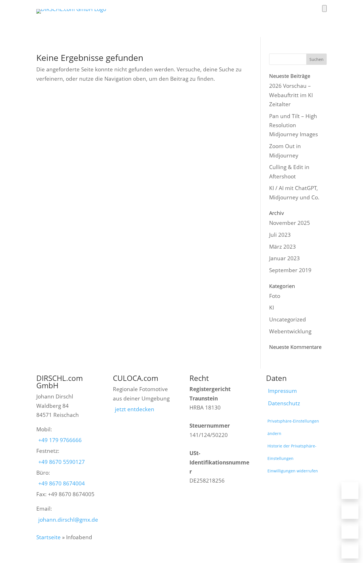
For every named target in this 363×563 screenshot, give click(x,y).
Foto (145, 17)
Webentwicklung (290, 331)
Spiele (223, 17)
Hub (292, 17)
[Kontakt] (349, 549)
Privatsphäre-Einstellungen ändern (293, 427)
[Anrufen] (349, 490)
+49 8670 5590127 (61, 462)
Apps (167, 17)
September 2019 (290, 270)
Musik (247, 17)
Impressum (282, 390)
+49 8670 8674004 (61, 483)
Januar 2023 (284, 258)
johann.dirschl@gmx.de (68, 519)
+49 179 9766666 (60, 440)
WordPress (194, 17)
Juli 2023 (280, 234)
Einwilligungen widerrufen (292, 471)
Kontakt (316, 17)
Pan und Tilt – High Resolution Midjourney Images (293, 125)
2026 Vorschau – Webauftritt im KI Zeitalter (291, 95)
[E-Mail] (349, 510)
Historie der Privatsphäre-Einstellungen (291, 452)
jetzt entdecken (134, 409)
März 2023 (282, 246)
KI (271, 307)
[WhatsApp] (349, 530)
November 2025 (289, 223)
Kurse (270, 17)
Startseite (48, 537)
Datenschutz (284, 403)
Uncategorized (287, 319)
